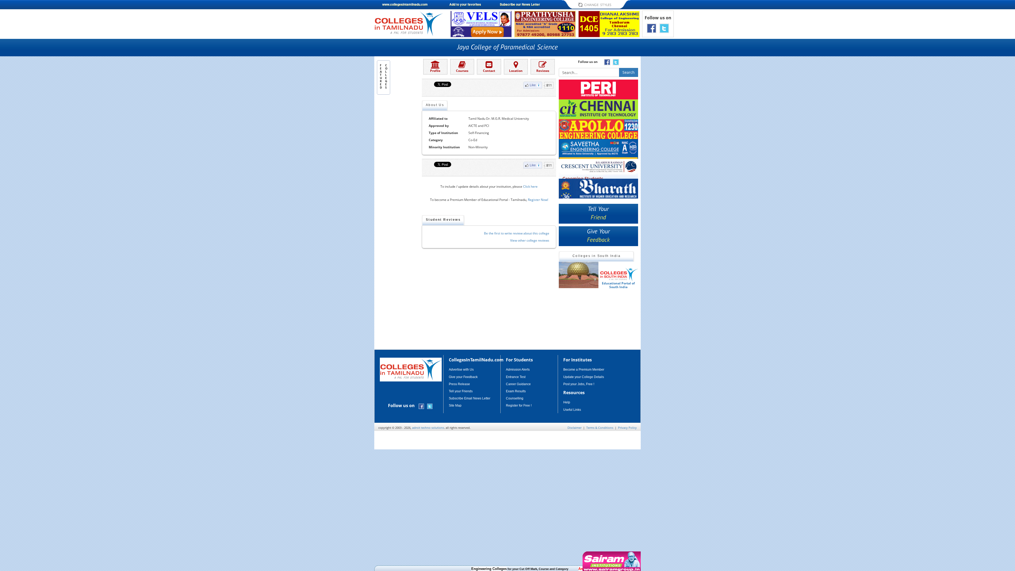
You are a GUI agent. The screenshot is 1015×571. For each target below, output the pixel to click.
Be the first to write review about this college (516, 233)
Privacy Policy (627, 428)
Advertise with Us (461, 369)
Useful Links (572, 410)
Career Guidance (518, 384)
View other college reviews (529, 240)
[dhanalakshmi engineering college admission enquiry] (609, 23)
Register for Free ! (519, 405)
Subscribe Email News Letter (469, 398)
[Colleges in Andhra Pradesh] (578, 275)
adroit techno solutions (428, 428)
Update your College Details (583, 377)
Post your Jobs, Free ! (578, 384)
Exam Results (516, 391)
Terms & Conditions (599, 428)
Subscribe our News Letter (520, 4)
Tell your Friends (461, 391)
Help (566, 402)
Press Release (459, 384)
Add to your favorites (465, 4)
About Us (435, 105)
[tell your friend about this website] (598, 214)
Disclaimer (575, 428)
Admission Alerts (518, 369)
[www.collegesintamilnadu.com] (408, 23)
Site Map (455, 405)
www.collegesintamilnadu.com (405, 4)
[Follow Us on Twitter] (664, 28)
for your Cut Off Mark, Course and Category (500, 568)
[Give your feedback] (598, 236)
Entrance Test (515, 377)
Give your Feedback (463, 377)
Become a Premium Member (583, 369)
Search (628, 72)
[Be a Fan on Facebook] (651, 28)
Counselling (514, 398)
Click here (530, 186)
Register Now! (538, 199)
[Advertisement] (663, 131)
